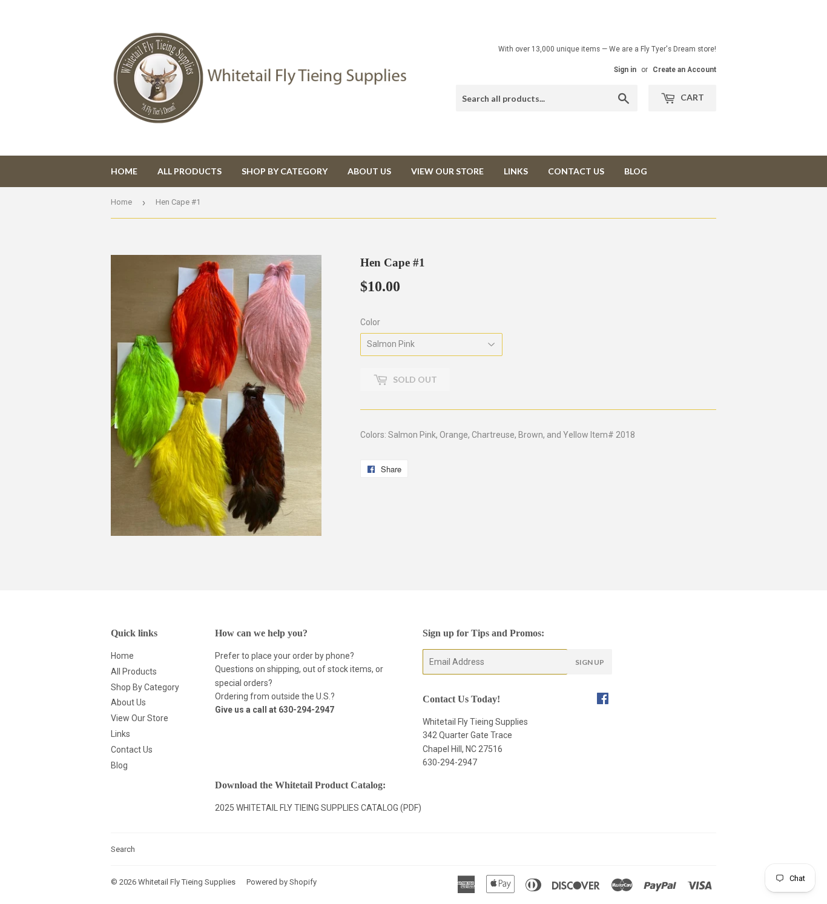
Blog (635, 171)
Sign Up (589, 662)
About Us (369, 171)
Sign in (625, 69)
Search (123, 849)
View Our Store (447, 171)
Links (516, 171)
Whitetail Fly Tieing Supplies (187, 881)
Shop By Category (285, 171)
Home (124, 171)
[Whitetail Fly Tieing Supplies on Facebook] (602, 700)
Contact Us (576, 171)
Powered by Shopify (281, 881)
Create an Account (684, 69)
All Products (189, 171)
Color (370, 322)
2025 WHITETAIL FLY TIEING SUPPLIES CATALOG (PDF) (318, 808)
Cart (691, 97)
